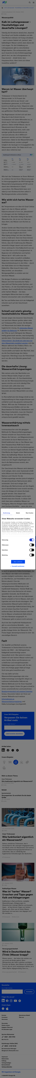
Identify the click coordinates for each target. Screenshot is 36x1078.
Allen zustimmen (18, 561)
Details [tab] (18, 513)
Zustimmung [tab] (6, 513)
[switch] (31, 545)
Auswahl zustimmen (18, 566)
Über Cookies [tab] (29, 513)
